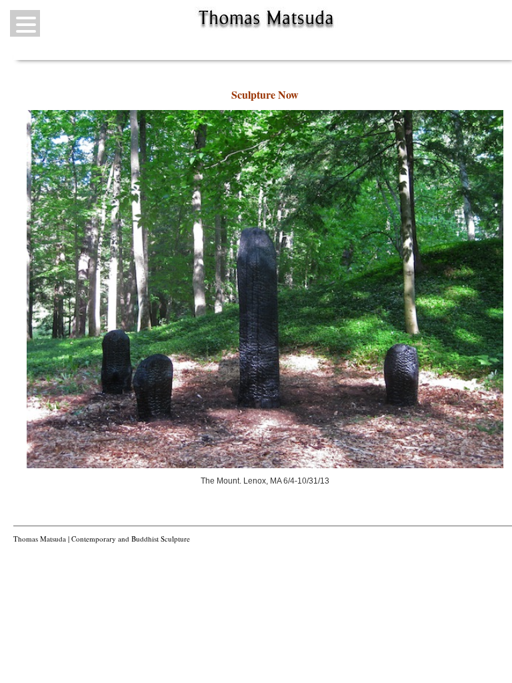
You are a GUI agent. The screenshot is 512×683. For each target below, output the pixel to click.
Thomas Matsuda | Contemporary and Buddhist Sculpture (101, 539)
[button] (25, 23)
